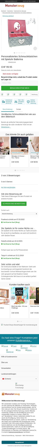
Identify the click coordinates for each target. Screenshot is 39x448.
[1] (14, 53)
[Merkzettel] (30, 6)
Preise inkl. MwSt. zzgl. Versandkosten (11, 70)
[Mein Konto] (35, 6)
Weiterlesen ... (6, 127)
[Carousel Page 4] (20, 170)
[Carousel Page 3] (18, 170)
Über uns (4, 362)
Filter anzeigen (8, 188)
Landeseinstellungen (8, 374)
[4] (19, 52)
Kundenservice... (24, 340)
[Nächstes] (35, 34)
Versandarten (6, 368)
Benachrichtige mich (19, 88)
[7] (24, 52)
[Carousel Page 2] (17, 170)
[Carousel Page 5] (22, 170)
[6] (23, 52)
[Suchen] (26, 6)
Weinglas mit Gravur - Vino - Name (18, 157)
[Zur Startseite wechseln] (14, 5)
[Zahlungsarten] (19, 349)
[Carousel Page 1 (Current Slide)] (15, 170)
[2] (16, 52)
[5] (21, 52)
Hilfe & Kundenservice (9, 357)
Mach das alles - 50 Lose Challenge (19, 307)
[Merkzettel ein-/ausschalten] (35, 48)
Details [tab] (18, 109)
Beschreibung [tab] (7, 109)
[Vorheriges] (3, 34)
